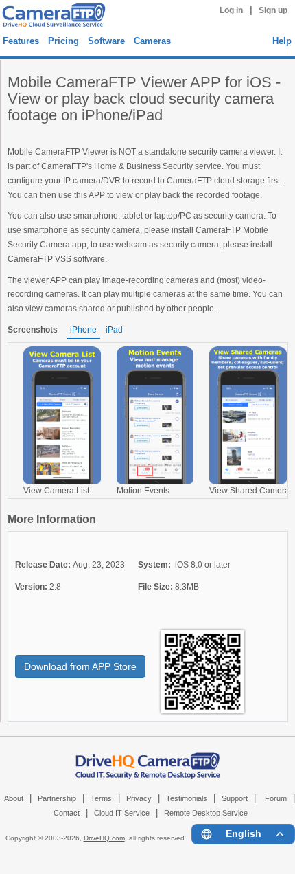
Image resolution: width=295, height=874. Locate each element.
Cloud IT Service (122, 813)
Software (106, 41)
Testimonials (186, 798)
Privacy (139, 798)
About (13, 798)
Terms (101, 798)
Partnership (57, 798)
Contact (67, 813)
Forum (276, 798)
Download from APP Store (80, 666)
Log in (231, 10)
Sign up (273, 10)
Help (282, 41)
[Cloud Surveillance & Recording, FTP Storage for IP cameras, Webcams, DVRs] (52, 15)
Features (21, 41)
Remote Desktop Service (206, 813)
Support (235, 798)
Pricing (63, 41)
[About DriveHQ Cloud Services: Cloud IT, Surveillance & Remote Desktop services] (148, 758)
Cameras (152, 41)
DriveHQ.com (104, 838)
